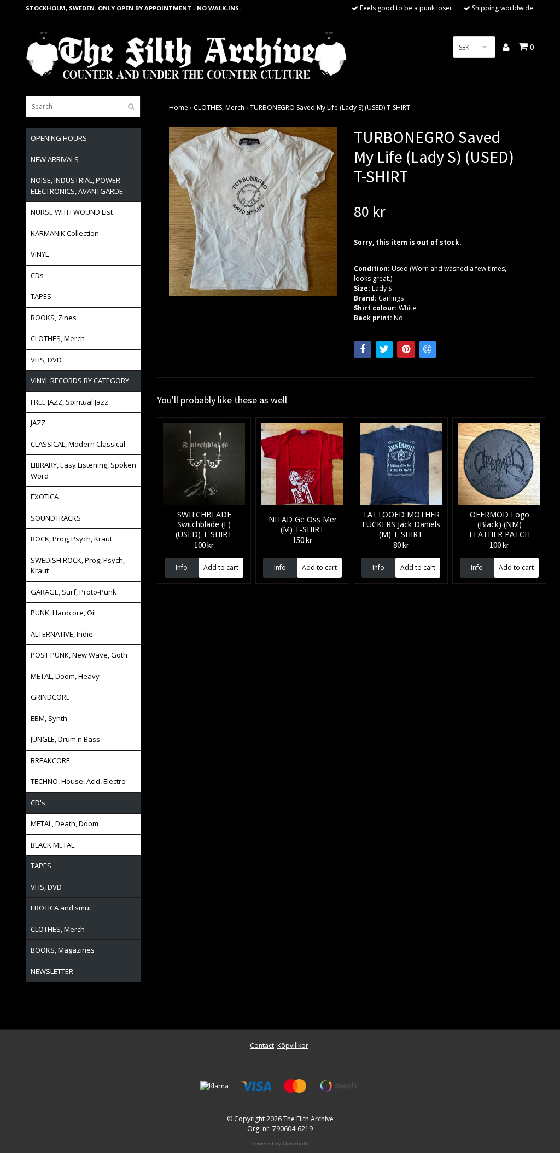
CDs (37, 275)
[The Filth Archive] (187, 54)
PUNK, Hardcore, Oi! (63, 613)
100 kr (204, 545)
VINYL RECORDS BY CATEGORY (80, 380)
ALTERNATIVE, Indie (62, 634)
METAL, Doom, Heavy (65, 676)
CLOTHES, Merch (58, 338)
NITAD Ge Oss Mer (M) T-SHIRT (303, 524)
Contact (262, 1045)
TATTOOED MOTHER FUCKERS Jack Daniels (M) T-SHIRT (401, 524)
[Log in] (506, 47)
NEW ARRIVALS (55, 159)
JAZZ (38, 423)
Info (182, 567)
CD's (38, 803)
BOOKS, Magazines (63, 950)
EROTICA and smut (61, 908)
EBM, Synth (49, 718)
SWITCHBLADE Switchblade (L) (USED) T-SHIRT (204, 524)
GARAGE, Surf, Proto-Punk (73, 592)
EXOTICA (45, 496)
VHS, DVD (46, 360)
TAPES (41, 296)
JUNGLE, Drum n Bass (65, 739)
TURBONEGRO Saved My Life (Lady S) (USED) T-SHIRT (330, 107)
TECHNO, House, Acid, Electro (78, 781)
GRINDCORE (50, 697)
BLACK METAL (52, 845)
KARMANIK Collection (65, 233)
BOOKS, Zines (54, 317)
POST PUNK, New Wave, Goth (79, 655)
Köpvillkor (292, 1045)
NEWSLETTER (52, 971)
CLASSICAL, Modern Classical (78, 444)
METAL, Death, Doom (64, 823)
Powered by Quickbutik (280, 1143)
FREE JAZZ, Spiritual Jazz (69, 402)
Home (178, 107)
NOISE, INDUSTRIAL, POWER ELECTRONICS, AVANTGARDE (77, 185)
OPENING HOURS (59, 138)
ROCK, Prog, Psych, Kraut (71, 539)
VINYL (40, 254)
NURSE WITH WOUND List (72, 212)
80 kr (401, 545)
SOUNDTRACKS (56, 518)
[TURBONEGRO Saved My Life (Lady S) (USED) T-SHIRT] (253, 211)
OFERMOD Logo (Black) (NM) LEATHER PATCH (499, 524)
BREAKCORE (50, 760)
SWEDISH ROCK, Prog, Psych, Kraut (78, 565)
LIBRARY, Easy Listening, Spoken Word (83, 470)
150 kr (302, 540)
